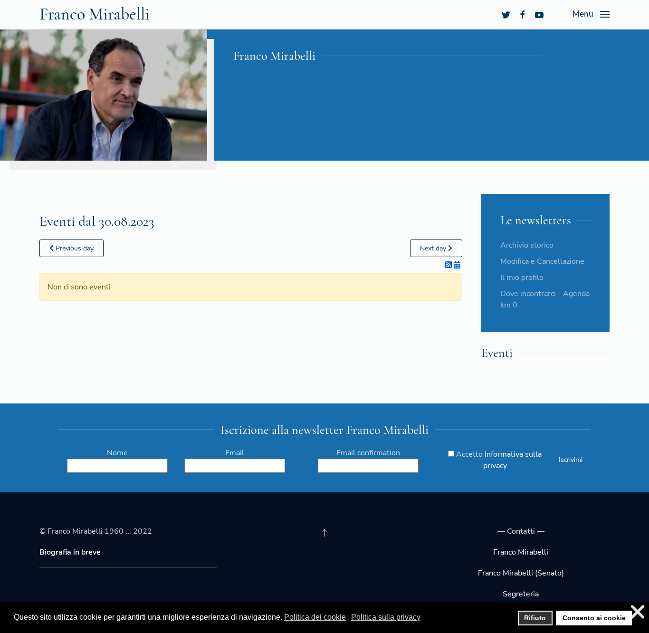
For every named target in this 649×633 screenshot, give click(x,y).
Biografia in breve (70, 552)
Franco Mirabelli (94, 14)
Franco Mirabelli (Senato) (521, 573)
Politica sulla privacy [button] (385, 617)
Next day (434, 248)
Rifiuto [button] (535, 618)
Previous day (74, 248)
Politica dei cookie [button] (315, 617)
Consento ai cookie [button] (594, 618)
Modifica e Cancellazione (542, 261)
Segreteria (521, 594)
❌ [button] (637, 611)
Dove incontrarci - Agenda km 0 (545, 299)
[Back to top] (324, 533)
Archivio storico (527, 245)
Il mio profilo (522, 277)
